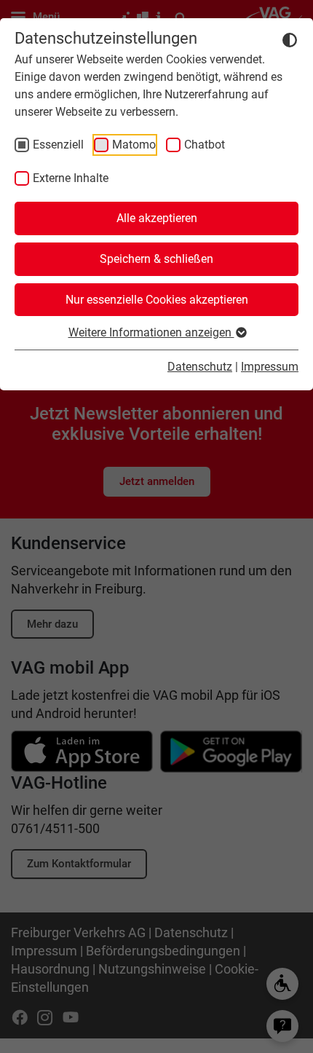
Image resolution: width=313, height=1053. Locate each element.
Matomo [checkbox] (134, 144)
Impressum (269, 367)
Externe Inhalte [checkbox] (70, 178)
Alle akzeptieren (156, 218)
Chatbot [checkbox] (204, 144)
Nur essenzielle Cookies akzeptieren (157, 300)
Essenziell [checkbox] (58, 144)
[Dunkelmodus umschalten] (290, 39)
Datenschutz (199, 367)
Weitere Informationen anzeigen (151, 332)
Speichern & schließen (156, 259)
